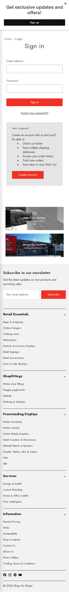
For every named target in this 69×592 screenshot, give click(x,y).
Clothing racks (11, 334)
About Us (8, 552)
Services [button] (9, 476)
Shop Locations (12, 540)
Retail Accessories (13, 358)
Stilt (5, 464)
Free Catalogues (12, 502)
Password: (12, 81)
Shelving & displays (14, 402)
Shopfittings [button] (12, 376)
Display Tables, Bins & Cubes (20, 452)
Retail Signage (11, 352)
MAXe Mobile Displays (16, 434)
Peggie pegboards (14, 390)
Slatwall (7, 396)
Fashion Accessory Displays (19, 346)
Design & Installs (12, 484)
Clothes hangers (12, 328)
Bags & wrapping (13, 322)
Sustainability (10, 534)
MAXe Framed (11, 428)
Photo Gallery (11, 557)
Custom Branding (12, 490)
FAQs (6, 528)
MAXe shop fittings (13, 384)
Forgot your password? (34, 113)
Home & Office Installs (15, 496)
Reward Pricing (11, 522)
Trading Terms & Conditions (19, 563)
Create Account (27, 175)
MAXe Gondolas (12, 422)
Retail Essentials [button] (16, 314)
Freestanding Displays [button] (20, 414)
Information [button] (12, 514)
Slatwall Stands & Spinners (18, 446)
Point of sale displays (15, 364)
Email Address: (15, 61)
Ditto (5, 458)
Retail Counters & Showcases (19, 440)
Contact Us (9, 546)
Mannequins (9, 340)
